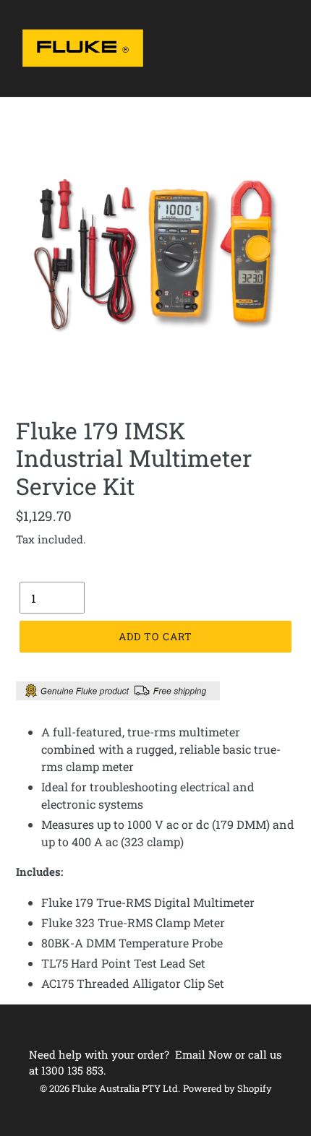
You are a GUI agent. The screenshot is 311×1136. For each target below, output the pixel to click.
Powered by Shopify (227, 1088)
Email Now (203, 1054)
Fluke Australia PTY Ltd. (126, 1088)
